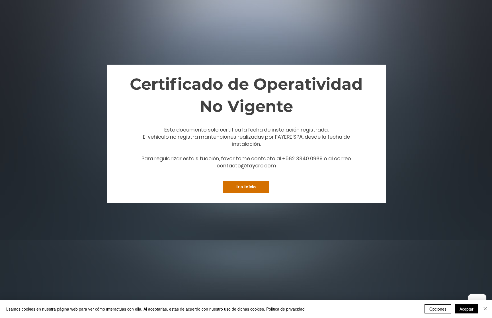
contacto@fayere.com (246, 165)
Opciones (437, 309)
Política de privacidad (285, 309)
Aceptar (466, 309)
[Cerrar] (485, 308)
